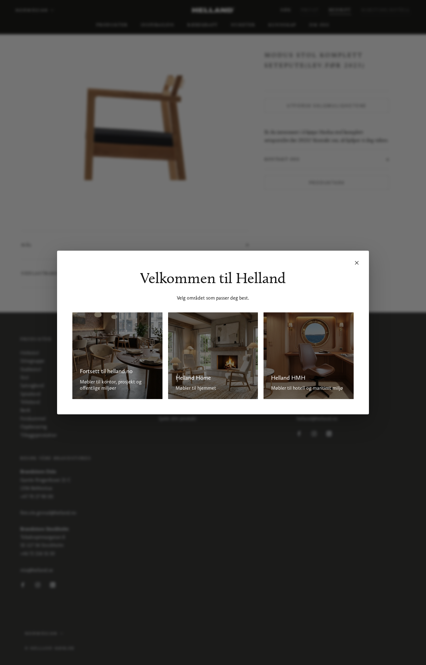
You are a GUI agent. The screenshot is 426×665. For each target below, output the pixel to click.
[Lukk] (356, 262)
